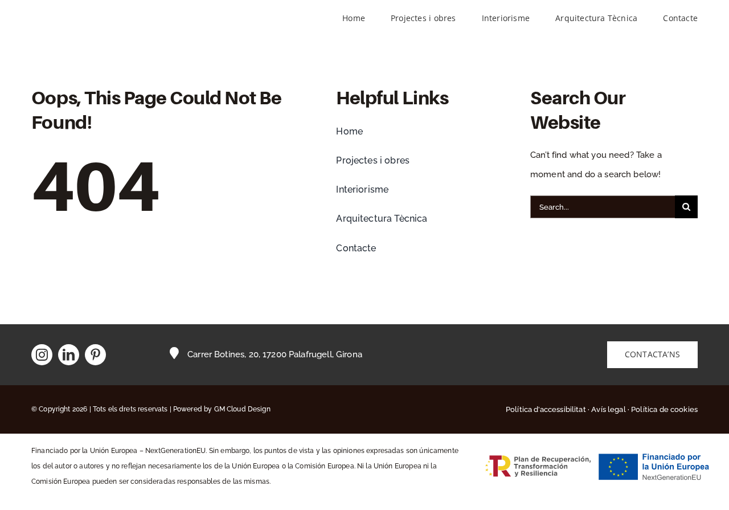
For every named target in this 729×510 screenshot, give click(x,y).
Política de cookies (664, 409)
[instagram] (41, 354)
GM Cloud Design (242, 409)
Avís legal (608, 409)
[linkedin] (68, 354)
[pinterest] (95, 354)
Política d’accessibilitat (546, 409)
